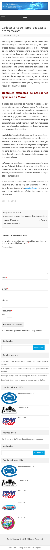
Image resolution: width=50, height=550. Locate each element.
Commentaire (8, 247)
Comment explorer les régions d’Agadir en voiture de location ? (13, 220)
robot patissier (31, 188)
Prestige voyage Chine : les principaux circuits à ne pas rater (24, 376)
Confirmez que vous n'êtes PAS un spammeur (23, 331)
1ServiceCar (23, 407)
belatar (8, 35)
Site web (5, 300)
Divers (13, 201)
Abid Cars (22, 517)
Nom (4, 278)
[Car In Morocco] (25, 9)
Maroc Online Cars (26, 394)
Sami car (22, 502)
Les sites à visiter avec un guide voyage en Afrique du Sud (23, 380)
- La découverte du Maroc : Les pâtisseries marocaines (22, 439)
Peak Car (22, 418)
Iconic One (12, 548)
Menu (25, 17)
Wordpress (37, 548)
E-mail (5, 289)
